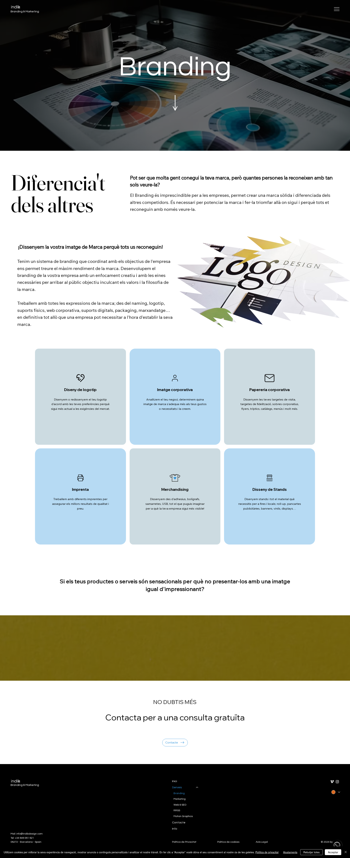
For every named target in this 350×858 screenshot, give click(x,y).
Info (174, 828)
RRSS (177, 810)
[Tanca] (345, 852)
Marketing (180, 799)
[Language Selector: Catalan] (335, 792)
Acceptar (333, 852)
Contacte (178, 822)
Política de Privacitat (184, 842)
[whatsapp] (337, 845)
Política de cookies (228, 842)
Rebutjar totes (311, 852)
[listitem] (80, 397)
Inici (174, 781)
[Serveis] (197, 787)
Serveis (177, 787)
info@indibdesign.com (29, 834)
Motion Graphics (183, 816)
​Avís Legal (262, 842)
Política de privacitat (267, 852)
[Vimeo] (332, 782)
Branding (175, 67)
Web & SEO (180, 805)
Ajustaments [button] (290, 852)
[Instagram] (337, 782)
